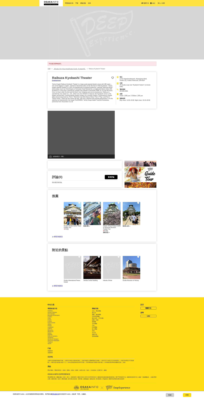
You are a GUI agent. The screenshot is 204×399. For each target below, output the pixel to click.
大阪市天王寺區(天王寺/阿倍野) (110, 360)
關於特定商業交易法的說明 (116, 379)
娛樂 (76, 370)
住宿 (89, 3)
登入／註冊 (161, 3)
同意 (187, 395)
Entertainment (56, 80)
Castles (50, 317)
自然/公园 (82, 370)
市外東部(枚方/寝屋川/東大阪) (94, 362)
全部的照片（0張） (59, 156)
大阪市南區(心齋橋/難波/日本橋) (90, 360)
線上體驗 (94, 329)
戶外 (93, 325)
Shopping (50, 337)
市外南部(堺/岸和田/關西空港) (112, 362)
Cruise (49, 320)
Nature (50, 333)
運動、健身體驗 (96, 314)
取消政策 (98, 379)
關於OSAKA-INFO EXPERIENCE (87, 377)
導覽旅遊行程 (69, 3)
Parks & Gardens (52, 336)
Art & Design (51, 314)
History (50, 325)
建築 (105, 370)
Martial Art (50, 331)
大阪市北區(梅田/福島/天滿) (55, 360)
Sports (49, 343)
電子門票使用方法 (121, 377)
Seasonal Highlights (53, 340)
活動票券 (50, 352)
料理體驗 (94, 327)
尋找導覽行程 (51, 377)
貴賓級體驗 (95, 336)
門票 (76, 3)
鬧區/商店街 (58, 370)
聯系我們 (73, 377)
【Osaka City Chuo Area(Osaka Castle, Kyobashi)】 (69, 69)
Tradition (50, 342)
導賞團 (94, 322)
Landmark (50, 327)
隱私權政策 (55, 394)
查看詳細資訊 (58, 236)
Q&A (59, 379)
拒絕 (169, 395)
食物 (72, 370)
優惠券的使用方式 (132, 377)
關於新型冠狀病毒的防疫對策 (106, 377)
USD (153, 3)
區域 (64, 370)
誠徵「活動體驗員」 (144, 377)
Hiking (49, 324)
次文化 (94, 332)
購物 (68, 370)
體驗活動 (83, 3)
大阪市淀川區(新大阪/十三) (58, 362)
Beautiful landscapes (54, 315)
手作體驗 (94, 323)
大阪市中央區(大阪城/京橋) (72, 360)
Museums (50, 330)
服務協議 (86, 379)
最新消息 (54, 379)
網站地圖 (64, 379)
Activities (50, 311)
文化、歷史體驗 (96, 311)
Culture (50, 321)
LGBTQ (50, 328)
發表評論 (111, 177)
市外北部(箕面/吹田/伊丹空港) (76, 362)
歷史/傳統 (50, 370)
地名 (87, 370)
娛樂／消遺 (95, 320)
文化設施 (93, 370)
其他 (93, 331)
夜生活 (94, 313)
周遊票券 (50, 351)
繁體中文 (146, 3)
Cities (49, 318)
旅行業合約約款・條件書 (75, 379)
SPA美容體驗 (96, 316)
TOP (49, 69)
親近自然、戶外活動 (97, 318)
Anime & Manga (52, 312)
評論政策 (105, 379)
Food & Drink (51, 322)
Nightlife (50, 334)
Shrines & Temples (53, 339)
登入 (68, 377)
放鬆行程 (94, 334)
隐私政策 (92, 379)
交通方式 (99, 370)
